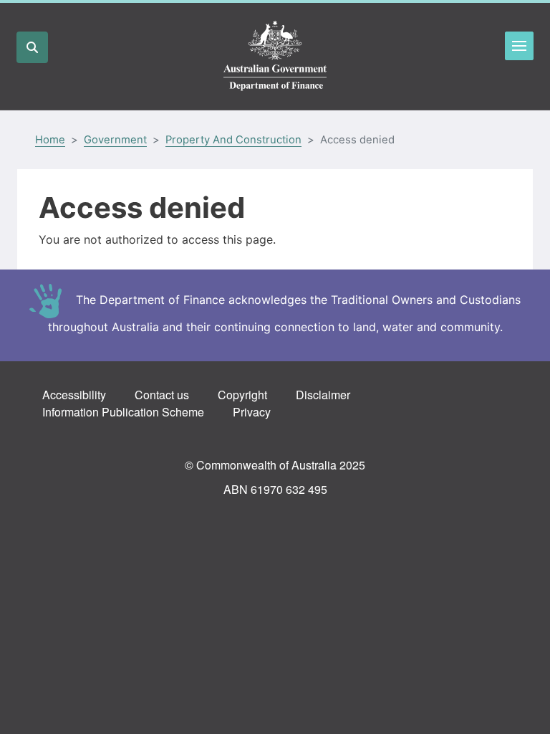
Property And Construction (233, 139)
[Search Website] (32, 47)
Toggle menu (519, 46)
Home (50, 139)
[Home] (275, 56)
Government (115, 139)
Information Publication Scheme (123, 412)
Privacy (252, 412)
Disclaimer (323, 394)
